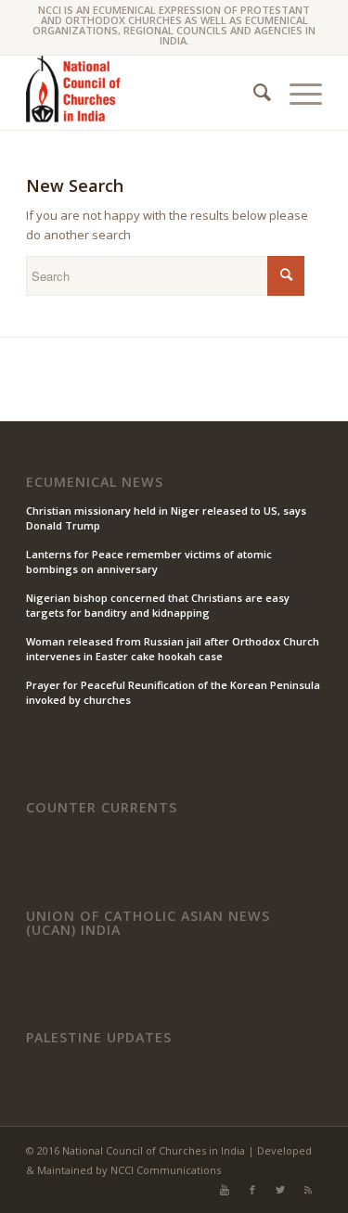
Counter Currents (101, 807)
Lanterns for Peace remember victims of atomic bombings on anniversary (149, 562)
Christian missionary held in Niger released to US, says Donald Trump (166, 518)
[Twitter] (280, 1190)
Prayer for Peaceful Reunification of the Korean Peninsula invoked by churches (173, 693)
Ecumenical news (94, 482)
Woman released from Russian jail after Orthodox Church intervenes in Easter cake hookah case (172, 649)
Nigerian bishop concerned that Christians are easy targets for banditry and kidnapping (158, 605)
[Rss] (308, 1190)
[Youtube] (224, 1190)
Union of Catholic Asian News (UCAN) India (148, 923)
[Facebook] (252, 1190)
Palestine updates (99, 1037)
